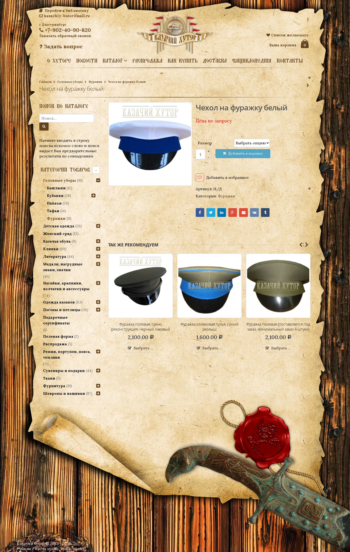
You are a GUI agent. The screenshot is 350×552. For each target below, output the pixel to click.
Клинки (51, 249)
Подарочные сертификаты (56, 320)
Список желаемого (289, 35)
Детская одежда (58, 226)
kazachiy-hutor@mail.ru (67, 16)
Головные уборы (70, 81)
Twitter (210, 212)
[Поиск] (44, 126)
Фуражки (95, 81)
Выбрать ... (143, 348)
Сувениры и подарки (64, 370)
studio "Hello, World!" (66, 548)
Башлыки (56, 188)
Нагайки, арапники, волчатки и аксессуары (66, 286)
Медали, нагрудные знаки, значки (62, 267)
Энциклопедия (251, 61)
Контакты (290, 61)
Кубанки (55, 195)
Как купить (183, 61)
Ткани (49, 378)
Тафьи (53, 211)
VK (254, 212)
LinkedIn (221, 212)
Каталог (113, 60)
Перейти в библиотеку (66, 10)
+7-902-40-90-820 (67, 30)
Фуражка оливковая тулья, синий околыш (141, 327)
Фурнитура (54, 386)
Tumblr (265, 212)
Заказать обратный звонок (65, 36)
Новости (86, 61)
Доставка (215, 61)
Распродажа (147, 61)
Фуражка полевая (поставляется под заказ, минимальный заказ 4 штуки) (209, 327)
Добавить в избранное (227, 177)
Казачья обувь (57, 241)
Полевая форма (58, 336)
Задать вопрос (62, 46)
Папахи (54, 203)
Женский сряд (57, 233)
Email (243, 212)
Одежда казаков (59, 302)
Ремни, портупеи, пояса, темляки (67, 354)
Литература (54, 256)
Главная (45, 81)
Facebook (200, 212)
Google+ (232, 212)
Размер (205, 143)
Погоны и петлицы (61, 310)
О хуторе (59, 61)
